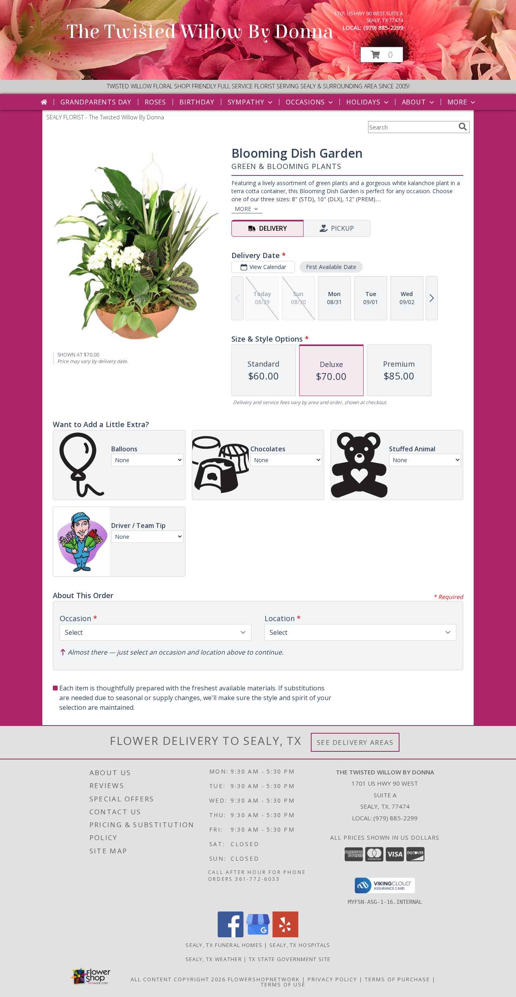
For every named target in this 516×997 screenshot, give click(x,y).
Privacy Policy (332, 979)
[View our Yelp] (285, 935)
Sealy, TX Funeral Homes (223, 945)
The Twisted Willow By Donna (200, 32)
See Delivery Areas (355, 742)
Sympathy (246, 102)
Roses (155, 102)
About (414, 102)
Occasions (305, 102)
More (457, 102)
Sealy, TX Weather (213, 959)
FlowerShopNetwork (264, 979)
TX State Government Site (290, 959)
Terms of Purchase (397, 979)
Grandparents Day (95, 102)
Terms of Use (283, 984)
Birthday (196, 102)
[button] (381, 55)
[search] (462, 126)
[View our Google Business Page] (258, 935)
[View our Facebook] (230, 935)
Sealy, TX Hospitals (300, 945)
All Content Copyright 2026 (178, 979)
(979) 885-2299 (383, 27)
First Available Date (331, 267)
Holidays (363, 102)
